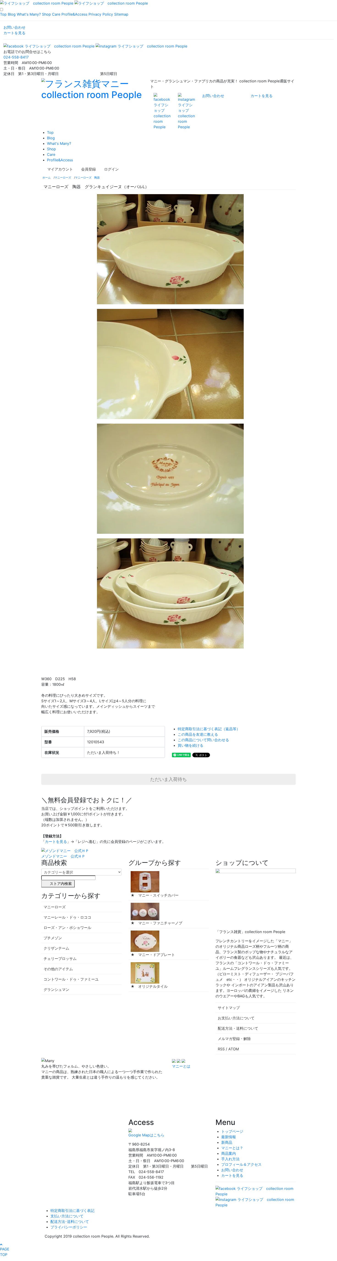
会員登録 (88, 169)
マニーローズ (63, 177)
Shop (46, 14)
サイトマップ (229, 1007)
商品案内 (228, 1153)
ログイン (111, 169)
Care (56, 14)
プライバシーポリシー (68, 1227)
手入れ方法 (230, 1159)
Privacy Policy (100, 14)
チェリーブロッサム (60, 958)
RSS (221, 1049)
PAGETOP (4, 1252)
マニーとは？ (232, 1148)
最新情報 (228, 1137)
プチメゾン (53, 938)
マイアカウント (60, 169)
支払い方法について (66, 1216)
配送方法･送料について (69, 1221)
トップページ (232, 1131)
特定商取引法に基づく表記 (72, 1210)
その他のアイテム (58, 969)
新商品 (226, 1142)
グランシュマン (56, 989)
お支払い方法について (236, 1018)
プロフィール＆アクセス (241, 1164)
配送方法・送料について (238, 1028)
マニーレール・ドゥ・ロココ (67, 917)
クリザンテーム (56, 948)
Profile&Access (74, 14)
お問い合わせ (14, 27)
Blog (12, 14)
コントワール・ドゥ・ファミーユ (71, 979)
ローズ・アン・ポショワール (67, 927)
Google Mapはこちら (146, 1135)
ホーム (46, 177)
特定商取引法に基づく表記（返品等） (209, 729)
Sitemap (121, 14)
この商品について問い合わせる (203, 740)
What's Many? (29, 14)
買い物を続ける (190, 745)
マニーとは (181, 1066)
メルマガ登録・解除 (234, 1038)
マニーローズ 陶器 (87, 177)
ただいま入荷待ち (168, 779)
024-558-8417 (16, 57)
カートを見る (14, 33)
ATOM (233, 1049)
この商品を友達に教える (198, 734)
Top (3, 14)
